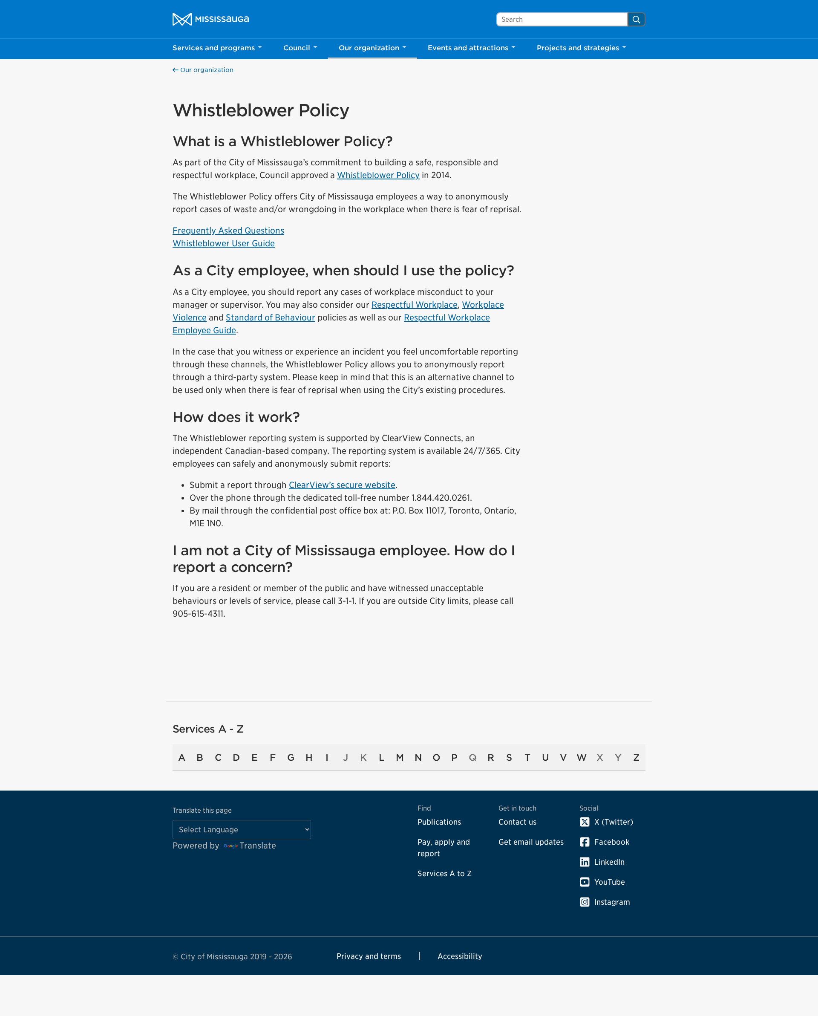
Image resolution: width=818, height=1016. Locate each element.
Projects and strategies (578, 48)
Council (296, 48)
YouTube (609, 881)
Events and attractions (468, 48)
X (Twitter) (613, 821)
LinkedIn (609, 861)
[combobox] (562, 19)
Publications (439, 821)
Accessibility (460, 956)
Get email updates (531, 841)
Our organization (369, 48)
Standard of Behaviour (270, 317)
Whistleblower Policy (378, 175)
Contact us (517, 821)
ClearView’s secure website (342, 485)
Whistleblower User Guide (224, 243)
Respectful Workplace (415, 305)
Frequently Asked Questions (228, 230)
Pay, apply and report (444, 847)
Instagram (612, 902)
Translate (257, 845)
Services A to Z (445, 873)
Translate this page (202, 810)
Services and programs (214, 48)
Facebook (612, 841)
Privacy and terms (369, 956)
